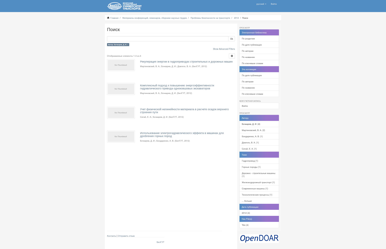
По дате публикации (252, 44)
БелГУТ (160, 241)
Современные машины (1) (255, 188)
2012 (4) (246, 212)
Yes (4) (245, 224)
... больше (247, 200)
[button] (261, 4)
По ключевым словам (252, 63)
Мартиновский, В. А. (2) (253, 130)
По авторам (247, 50)
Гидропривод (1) (250, 160)
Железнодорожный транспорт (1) (258, 182)
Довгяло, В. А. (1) (250, 142)
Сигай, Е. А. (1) (249, 148)
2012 (236, 17)
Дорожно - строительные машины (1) (258, 175)
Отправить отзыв (126, 235)
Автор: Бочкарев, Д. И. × (118, 44)
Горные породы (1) (251, 166)
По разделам (248, 38)
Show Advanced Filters (224, 48)
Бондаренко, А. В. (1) (252, 136)
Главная (114, 17)
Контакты (111, 235)
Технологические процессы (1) (257, 194)
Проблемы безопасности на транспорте (210, 17)
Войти (245, 105)
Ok (231, 38)
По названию (248, 56)
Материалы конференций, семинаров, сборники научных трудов (154, 17)
